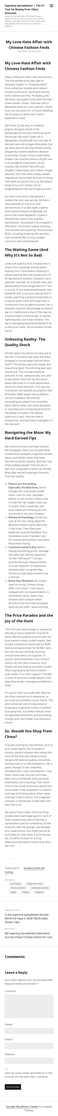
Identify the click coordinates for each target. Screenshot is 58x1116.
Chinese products (18, 888)
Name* (9, 1024)
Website (9, 1054)
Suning (9, 872)
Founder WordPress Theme (22, 1106)
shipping (25, 892)
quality (13, 892)
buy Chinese (16, 883)
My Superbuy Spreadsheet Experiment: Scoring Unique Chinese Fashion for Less (28, 935)
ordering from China (40, 888)
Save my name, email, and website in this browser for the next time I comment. (29, 1074)
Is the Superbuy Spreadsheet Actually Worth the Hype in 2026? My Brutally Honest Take (27, 918)
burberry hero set (34, 868)
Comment (10, 991)
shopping (39, 892)
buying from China (34, 883)
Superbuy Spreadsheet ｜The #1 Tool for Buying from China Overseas (25, 9)
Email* (9, 1039)
